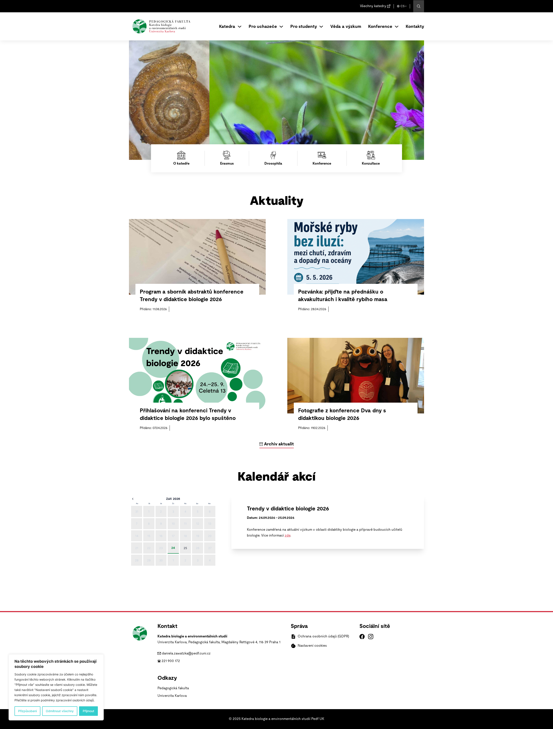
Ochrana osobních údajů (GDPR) (323, 636)
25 (185, 548)
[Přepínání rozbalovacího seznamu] (239, 26)
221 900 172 (171, 661)
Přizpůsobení (27, 711)
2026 (176, 498)
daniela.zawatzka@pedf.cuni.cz (186, 653)
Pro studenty (303, 26)
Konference (380, 26)
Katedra (227, 26)
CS (402, 6)
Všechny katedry (373, 6)
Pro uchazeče (263, 26)
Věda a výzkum (345, 26)
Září (169, 498)
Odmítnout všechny (60, 711)
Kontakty (415, 26)
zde (287, 535)
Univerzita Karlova (172, 695)
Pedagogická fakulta (173, 688)
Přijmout (88, 711)
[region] (56, 687)
